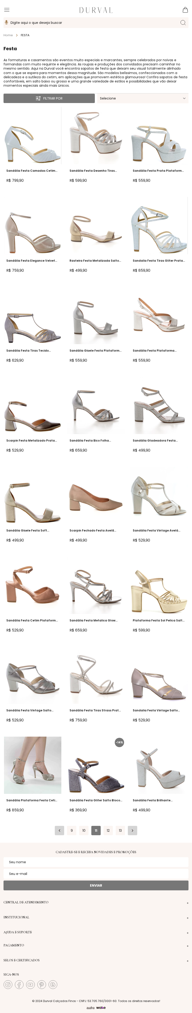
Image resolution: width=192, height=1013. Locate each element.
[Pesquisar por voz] (6, 22)
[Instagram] (8, 984)
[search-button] (183, 22)
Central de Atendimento (26, 902)
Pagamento (14, 945)
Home (8, 35)
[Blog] (52, 984)
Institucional (16, 917)
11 (96, 830)
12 (108, 830)
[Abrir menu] (7, 10)
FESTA (25, 35)
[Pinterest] (41, 984)
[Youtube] (30, 984)
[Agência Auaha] (90, 1008)
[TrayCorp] (101, 1008)
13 (120, 830)
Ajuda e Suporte (18, 932)
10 (83, 830)
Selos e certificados (22, 960)
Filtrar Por (53, 98)
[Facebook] (19, 984)
